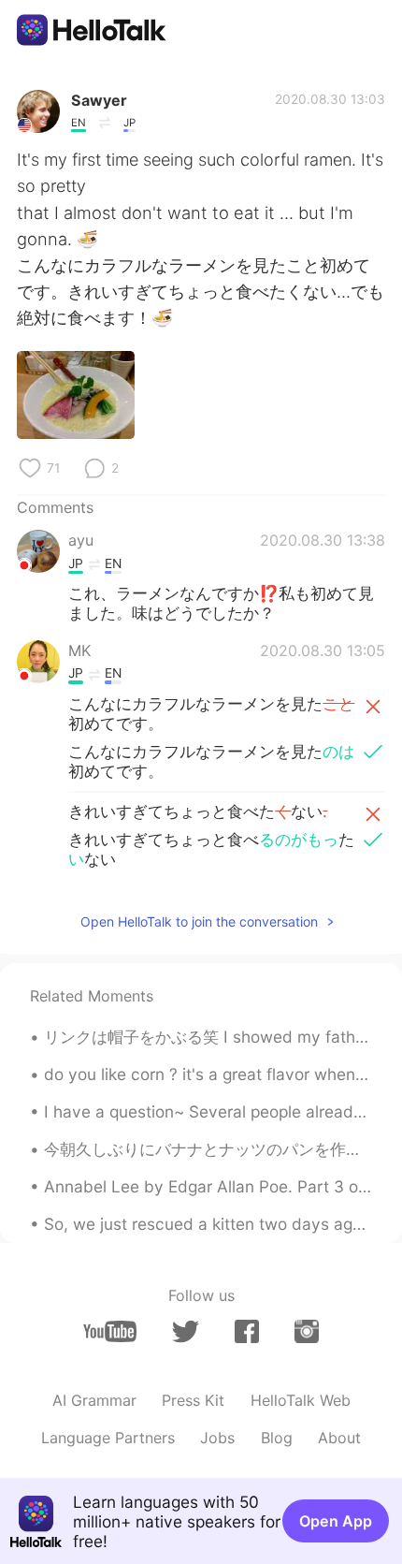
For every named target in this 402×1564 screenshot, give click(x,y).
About (339, 1437)
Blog (277, 1437)
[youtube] (109, 1331)
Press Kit (193, 1400)
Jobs (217, 1437)
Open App (335, 1521)
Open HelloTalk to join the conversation (199, 921)
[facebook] (247, 1331)
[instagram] (306, 1331)
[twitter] (185, 1332)
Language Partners (108, 1437)
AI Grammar (94, 1400)
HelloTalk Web (301, 1400)
